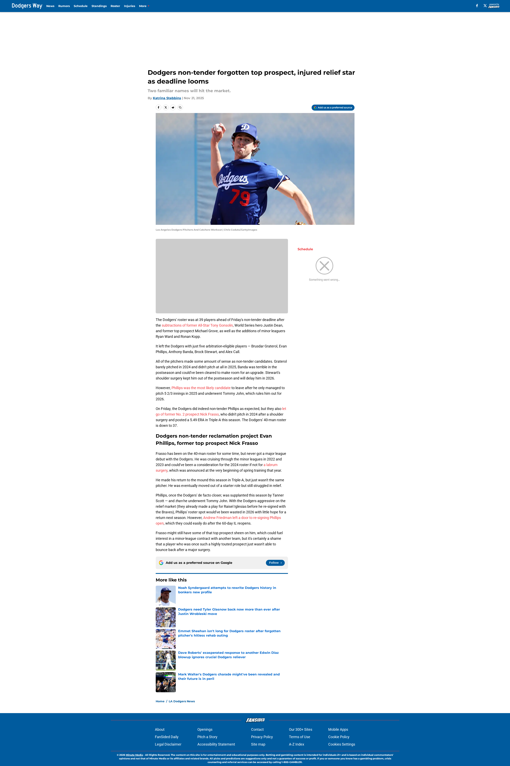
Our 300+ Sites (300, 729)
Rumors (64, 6)
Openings (204, 729)
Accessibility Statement (216, 744)
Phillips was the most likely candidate (201, 388)
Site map (258, 744)
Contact (257, 729)
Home (160, 701)
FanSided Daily (167, 737)
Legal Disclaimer (168, 744)
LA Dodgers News (182, 701)
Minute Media (134, 754)
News (50, 6)
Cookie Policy (338, 737)
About (160, 729)
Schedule (81, 6)
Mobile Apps (338, 729)
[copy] (180, 107)
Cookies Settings (341, 744)
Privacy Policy (262, 737)
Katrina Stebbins (167, 98)
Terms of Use (299, 737)
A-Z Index (296, 744)
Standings (99, 6)
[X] (485, 5)
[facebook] (477, 5)
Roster (115, 6)
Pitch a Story (207, 737)
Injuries (129, 6)
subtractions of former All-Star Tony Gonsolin (197, 325)
